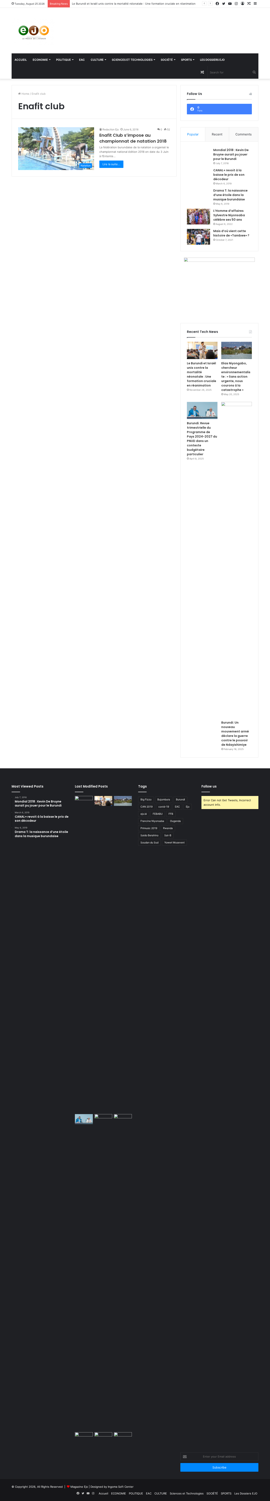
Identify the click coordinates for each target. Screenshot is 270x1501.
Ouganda (175, 821)
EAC (82, 59)
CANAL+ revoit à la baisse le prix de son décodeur (228, 174)
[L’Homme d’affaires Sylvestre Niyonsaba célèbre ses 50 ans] (198, 216)
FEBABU (158, 813)
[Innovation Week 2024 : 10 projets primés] (84, 1437)
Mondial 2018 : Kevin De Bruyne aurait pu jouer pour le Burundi (231, 154)
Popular (193, 134)
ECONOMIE (40, 59)
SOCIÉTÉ (167, 59)
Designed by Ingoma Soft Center (112, 1486)
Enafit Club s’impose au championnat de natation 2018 (133, 138)
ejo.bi (143, 813)
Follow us (209, 786)
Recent (217, 134)
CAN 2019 (146, 806)
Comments (243, 134)
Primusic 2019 (148, 828)
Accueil (21, 59)
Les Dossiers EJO (212, 59)
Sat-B (167, 835)
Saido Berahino (149, 835)
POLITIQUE (63, 59)
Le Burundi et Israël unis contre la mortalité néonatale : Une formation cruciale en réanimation (134, 3)
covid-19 (163, 806)
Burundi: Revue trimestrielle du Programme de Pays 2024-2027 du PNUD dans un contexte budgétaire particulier (202, 438)
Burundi (180, 799)
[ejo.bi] (34, 30)
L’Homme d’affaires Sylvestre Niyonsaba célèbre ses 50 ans (229, 215)
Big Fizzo (145, 799)
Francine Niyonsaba (152, 821)
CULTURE (97, 59)
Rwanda (168, 828)
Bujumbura (163, 799)
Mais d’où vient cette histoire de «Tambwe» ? (231, 233)
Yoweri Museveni (174, 842)
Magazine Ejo (79, 1486)
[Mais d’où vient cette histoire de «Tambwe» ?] (198, 237)
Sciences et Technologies (132, 59)
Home (25, 93)
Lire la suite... (111, 164)
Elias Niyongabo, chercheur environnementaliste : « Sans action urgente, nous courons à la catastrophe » (235, 376)
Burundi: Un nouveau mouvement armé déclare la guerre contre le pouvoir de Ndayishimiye (235, 733)
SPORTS (186, 59)
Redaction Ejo (111, 129)
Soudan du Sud (149, 842)
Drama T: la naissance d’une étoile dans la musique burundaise (230, 194)
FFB (171, 813)
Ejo (187, 806)
